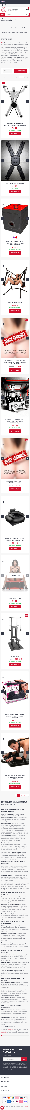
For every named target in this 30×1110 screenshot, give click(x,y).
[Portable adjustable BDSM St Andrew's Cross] (15, 101)
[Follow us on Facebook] (2, 5)
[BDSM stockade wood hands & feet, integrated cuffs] (15, 397)
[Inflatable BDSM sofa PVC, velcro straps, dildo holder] (15, 516)
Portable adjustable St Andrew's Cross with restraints (15, 124)
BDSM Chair (15, 656)
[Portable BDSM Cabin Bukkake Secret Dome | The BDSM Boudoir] (15, 218)
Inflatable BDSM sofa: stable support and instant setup (15, 539)
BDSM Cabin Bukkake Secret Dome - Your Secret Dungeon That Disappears (15, 243)
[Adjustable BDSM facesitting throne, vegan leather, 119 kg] (15, 338)
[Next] (27, 795)
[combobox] (7, 71)
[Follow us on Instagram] (5, 5)
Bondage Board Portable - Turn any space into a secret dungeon (15, 777)
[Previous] (16, 795)
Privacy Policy (20, 1066)
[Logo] (9, 9)
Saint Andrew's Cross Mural (15, 183)
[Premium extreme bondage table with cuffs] (15, 458)
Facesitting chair (15, 598)
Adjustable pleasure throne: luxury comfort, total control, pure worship (15, 362)
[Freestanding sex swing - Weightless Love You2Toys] (15, 280)
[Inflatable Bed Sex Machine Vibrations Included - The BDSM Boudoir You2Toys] (15, 691)
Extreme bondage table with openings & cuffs (15, 481)
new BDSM (11, 1029)
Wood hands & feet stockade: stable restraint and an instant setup (15, 421)
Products (8, 19)
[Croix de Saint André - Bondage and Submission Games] (15, 160)
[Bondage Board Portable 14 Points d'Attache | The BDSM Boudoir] (15, 753)
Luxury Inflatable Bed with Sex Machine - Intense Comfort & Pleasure (15, 716)
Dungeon (15, 19)
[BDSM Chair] (15, 633)
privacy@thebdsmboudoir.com (18, 1069)
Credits (26, 1106)
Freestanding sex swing (15, 302)
